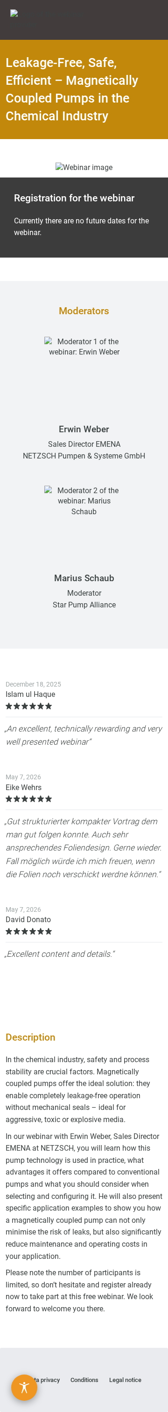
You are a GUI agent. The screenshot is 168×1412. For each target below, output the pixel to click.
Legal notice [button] (125, 1379)
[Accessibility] (24, 1388)
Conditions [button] (84, 1379)
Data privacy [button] (43, 1379)
